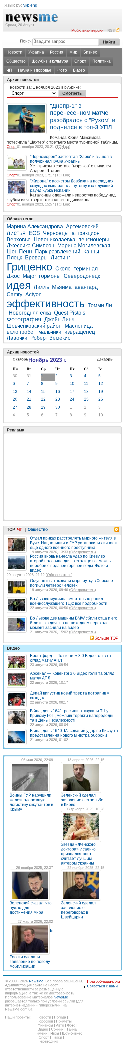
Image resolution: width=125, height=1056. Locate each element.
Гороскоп (45, 1021)
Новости (14, 52)
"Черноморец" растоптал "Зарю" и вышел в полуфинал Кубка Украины (71, 159)
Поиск (25, 41)
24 (72, 399)
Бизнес (90, 52)
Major (29, 276)
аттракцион (86, 233)
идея (19, 285)
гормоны (50, 276)
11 (86, 383)
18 (86, 391)
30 (15, 376)
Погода (60, 1017)
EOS (34, 233)
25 (86, 399)
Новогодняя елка (30, 313)
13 (15, 391)
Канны (91, 251)
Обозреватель (82, 552)
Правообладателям (103, 981)
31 (29, 376)
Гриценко (29, 267)
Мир (73, 52)
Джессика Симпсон (30, 245)
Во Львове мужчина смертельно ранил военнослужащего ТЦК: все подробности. (69, 601)
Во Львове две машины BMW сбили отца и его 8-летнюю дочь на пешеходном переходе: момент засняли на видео (73, 623)
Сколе (63, 268)
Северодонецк (82, 276)
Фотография (24, 319)
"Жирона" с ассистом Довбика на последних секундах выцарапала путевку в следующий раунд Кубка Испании (71, 186)
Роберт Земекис (50, 338)
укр (26, 5)
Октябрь (20, 359)
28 (29, 407)
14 (29, 391)
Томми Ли (100, 305)
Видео (79, 70)
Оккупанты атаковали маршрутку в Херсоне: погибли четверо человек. (72, 583)
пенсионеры (93, 239)
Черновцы (56, 233)
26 (100, 399)
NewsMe (36, 981)
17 (72, 391)
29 (43, 407)
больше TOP (106, 638)
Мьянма (62, 287)
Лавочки (17, 338)
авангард (86, 287)
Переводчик (48, 1041)
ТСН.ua (62, 147)
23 (57, 399)
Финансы (45, 1025)
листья (16, 233)
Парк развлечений (57, 251)
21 (29, 399)
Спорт (80, 61)
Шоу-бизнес (72, 1033)
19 (100, 391)
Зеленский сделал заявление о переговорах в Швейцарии (78, 910)
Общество (16, 61)
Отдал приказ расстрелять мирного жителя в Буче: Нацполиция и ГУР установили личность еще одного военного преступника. (74, 543)
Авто (60, 1025)
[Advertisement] (57, 460)
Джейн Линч (59, 319)
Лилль (41, 287)
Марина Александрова (35, 226)
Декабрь (105, 359)
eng (33, 5)
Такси (57, 1037)
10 (72, 383)
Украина (36, 52)
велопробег (21, 332)
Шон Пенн (19, 251)
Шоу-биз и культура (50, 61)
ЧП (9, 70)
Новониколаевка (54, 239)
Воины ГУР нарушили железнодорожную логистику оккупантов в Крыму (31, 802)
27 (15, 407)
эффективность (46, 304)
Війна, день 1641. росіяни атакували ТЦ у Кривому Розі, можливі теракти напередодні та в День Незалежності (71, 716)
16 (57, 391)
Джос (13, 276)
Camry (14, 294)
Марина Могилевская (83, 245)
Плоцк (14, 257)
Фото (62, 70)
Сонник (57, 1029)
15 (43, 391)
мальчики (49, 332)
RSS (111, 30)
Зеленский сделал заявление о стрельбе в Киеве (82, 800)
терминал (86, 268)
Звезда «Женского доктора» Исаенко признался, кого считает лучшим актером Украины (78, 854)
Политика (101, 61)
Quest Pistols (69, 313)
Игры (54, 1033)
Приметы (64, 1021)
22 (43, 399)
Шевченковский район (34, 326)
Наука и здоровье (34, 70)
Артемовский (82, 226)
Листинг (60, 257)
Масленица (79, 326)
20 (15, 399)
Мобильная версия (87, 30)
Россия (56, 52)
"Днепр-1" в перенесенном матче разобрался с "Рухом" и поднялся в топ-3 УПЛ (82, 116)
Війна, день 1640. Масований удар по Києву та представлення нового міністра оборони (74, 733)
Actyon (33, 294)
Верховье (19, 239)
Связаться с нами (102, 986)
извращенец (79, 332)
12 (100, 383)
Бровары (36, 257)
